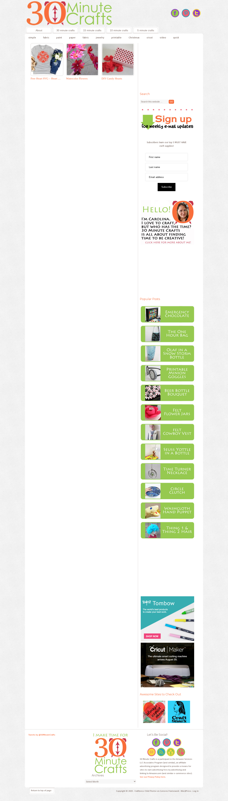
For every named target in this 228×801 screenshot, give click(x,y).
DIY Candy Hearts (112, 78)
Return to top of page (41, 790)
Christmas (134, 37)
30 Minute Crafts (92, 13)
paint (59, 37)
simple (32, 37)
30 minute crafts (65, 30)
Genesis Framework (169, 791)
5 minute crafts (145, 30)
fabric (46, 37)
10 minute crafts (119, 30)
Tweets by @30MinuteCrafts (41, 734)
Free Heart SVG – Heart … (46, 78)
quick (176, 37)
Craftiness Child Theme (145, 791)
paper (72, 37)
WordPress (186, 791)
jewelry (100, 37)
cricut (150, 37)
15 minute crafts (92, 30)
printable (116, 37)
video (163, 37)
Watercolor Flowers (77, 78)
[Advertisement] (166, 65)
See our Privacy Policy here (152, 776)
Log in (196, 791)
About (34, 30)
